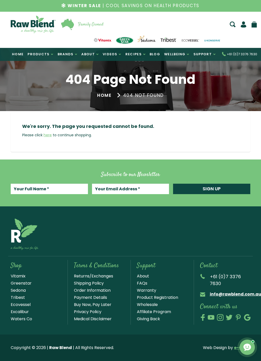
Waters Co (21, 319)
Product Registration (157, 297)
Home (104, 95)
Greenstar (21, 283)
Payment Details (90, 297)
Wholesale (147, 304)
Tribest (18, 297)
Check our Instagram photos (220, 317)
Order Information (92, 290)
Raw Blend (22, 32)
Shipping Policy (89, 283)
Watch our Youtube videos (211, 317)
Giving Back (148, 319)
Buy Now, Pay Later (92, 304)
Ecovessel (21, 304)
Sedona (18, 290)
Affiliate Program (154, 312)
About (143, 276)
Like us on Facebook (202, 317)
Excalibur (20, 312)
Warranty (146, 290)
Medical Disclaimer (93, 319)
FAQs (142, 283)
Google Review (247, 317)
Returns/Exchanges (93, 276)
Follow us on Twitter (229, 317)
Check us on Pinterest (238, 317)
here (48, 135)
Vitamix (18, 276)
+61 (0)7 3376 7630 (241, 54)
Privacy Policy (87, 312)
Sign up (212, 188)
